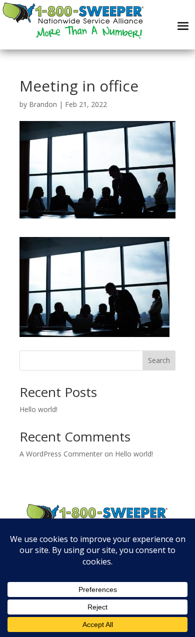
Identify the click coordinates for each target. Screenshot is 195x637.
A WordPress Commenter (61, 453)
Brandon (43, 104)
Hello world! (39, 409)
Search (159, 360)
